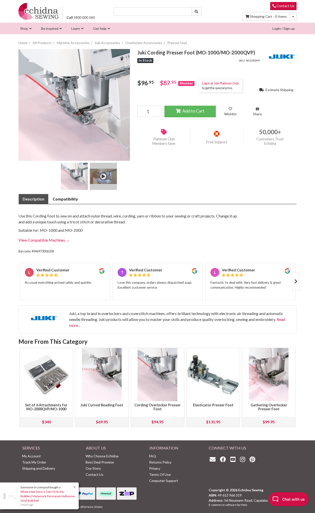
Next (295, 281)
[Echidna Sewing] (38, 11)
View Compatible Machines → (44, 240)
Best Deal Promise (100, 462)
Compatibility (65, 199)
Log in (206, 83)
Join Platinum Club (226, 83)
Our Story (93, 468)
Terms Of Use (160, 474)
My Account (31, 456)
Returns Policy (160, 462)
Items (268, 16)
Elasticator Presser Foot (213, 405)
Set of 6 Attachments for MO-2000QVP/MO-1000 (46, 407)
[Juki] (282, 55)
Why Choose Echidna (102, 456)
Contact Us (285, 6)
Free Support (216, 142)
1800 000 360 (80, 17)
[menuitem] (25, 28)
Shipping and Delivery (38, 468)
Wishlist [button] (230, 114)
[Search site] (196, 11)
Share (257, 114)
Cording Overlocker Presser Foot (157, 407)
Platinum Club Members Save (163, 141)
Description (33, 199)
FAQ (152, 456)
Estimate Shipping (279, 90)
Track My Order (34, 462)
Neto (244, 504)
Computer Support (163, 481)
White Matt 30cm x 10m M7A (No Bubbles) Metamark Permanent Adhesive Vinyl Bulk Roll (47, 496)
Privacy (154, 468)
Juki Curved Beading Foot (101, 405)
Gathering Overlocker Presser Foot (269, 407)
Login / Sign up (283, 28)
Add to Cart (193, 111)
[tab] (33, 199)
